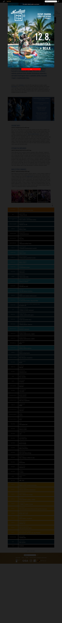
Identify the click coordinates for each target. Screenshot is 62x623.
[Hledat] (58, 1)
